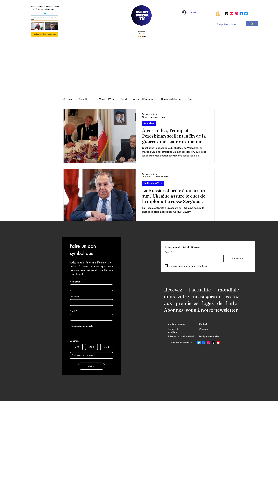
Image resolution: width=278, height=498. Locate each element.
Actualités (84, 99)
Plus (189, 99)
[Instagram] (236, 13)
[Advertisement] (96, 449)
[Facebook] (241, 13)
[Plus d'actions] (208, 115)
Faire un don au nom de (81, 325)
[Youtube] (231, 13)
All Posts (68, 99)
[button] (218, 13)
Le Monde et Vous (105, 99)
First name (76, 281)
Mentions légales (176, 324)
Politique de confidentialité (181, 336)
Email (168, 252)
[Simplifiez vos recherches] (252, 23)
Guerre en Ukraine (171, 99)
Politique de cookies (209, 336)
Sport (124, 99)
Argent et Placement (144, 99)
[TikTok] (226, 13)
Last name (74, 296)
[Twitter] (246, 13)
